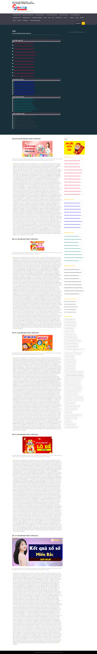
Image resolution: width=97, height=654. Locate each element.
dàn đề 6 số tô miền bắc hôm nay (37, 285)
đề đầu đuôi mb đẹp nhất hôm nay (26, 139)
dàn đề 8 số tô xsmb (38, 490)
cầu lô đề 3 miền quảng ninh (40, 169)
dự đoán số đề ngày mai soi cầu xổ (45, 190)
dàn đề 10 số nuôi (36, 388)
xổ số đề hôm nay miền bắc (52, 233)
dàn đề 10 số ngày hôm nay (27, 386)
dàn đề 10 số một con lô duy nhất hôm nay (49, 385)
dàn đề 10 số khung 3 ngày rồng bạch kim (41, 376)
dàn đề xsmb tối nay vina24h (20, 291)
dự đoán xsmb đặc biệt (69, 365)
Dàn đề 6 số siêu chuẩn (41, 282)
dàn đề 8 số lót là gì (20, 477)
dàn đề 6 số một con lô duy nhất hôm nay (43, 278)
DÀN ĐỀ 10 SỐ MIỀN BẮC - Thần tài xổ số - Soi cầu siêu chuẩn (32, 380)
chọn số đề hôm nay (19, 178)
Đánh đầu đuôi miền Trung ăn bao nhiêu (24, 196)
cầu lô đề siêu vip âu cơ (20, 365)
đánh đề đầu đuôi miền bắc (39, 196)
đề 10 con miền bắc (33, 406)
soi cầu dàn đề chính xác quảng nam (46, 219)
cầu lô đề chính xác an (24, 170)
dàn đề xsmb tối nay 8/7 (19, 179)
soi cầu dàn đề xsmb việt (26, 225)
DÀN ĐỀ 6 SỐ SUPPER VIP (36, 283)
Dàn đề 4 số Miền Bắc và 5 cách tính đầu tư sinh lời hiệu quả (28, 598)
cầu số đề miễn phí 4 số (43, 472)
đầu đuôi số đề (48, 196)
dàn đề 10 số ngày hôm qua (40, 386)
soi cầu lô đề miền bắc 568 (53, 226)
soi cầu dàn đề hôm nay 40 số (26, 220)
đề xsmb (50, 506)
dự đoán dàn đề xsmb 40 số (51, 183)
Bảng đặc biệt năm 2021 (70, 319)
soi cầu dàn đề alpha (33, 216)
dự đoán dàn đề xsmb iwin (30, 184)
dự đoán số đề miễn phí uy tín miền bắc (23, 187)
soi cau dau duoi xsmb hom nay (38, 225)
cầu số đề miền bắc (49, 174)
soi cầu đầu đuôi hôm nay (51, 225)
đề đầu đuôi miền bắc (30, 204)
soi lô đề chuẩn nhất (42, 527)
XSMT (53, 17)
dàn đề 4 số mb (40, 594)
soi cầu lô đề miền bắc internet (52, 320)
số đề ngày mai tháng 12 (54, 308)
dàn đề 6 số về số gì (28, 287)
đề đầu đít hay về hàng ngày (34, 198)
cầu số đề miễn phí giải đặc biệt (46, 177)
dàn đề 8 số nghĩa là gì (44, 485)
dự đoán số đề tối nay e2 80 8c (35, 405)
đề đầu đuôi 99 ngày (34, 200)
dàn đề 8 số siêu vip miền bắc (27, 488)
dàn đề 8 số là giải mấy (32, 476)
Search (66, 139)
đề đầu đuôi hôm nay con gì (21, 203)
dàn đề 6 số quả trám (19, 282)
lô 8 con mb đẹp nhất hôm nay (70, 304)
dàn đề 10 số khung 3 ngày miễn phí (23, 376)
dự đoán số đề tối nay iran (31, 192)
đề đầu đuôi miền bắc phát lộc (21, 209)
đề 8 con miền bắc (54, 505)
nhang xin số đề (25, 212)
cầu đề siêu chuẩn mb (42, 261)
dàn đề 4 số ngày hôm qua (32, 600)
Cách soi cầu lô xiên (69, 331)
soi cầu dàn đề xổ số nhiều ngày (45, 224)
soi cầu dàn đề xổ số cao (32, 224)
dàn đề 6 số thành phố (46, 283)
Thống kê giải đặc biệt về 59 (70, 409)
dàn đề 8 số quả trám (42, 486)
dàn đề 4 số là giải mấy (44, 593)
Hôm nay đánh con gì (77, 379)
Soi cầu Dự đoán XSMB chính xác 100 (72, 391)
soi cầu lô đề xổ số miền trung (42, 229)
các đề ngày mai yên (49, 163)
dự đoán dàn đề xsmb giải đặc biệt (26, 295)
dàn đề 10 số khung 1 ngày (23, 373)
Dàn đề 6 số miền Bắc (29, 273)
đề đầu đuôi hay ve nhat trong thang (42, 202)
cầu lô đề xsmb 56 (22, 173)
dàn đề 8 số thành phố (23, 489)
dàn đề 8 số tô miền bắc (49, 489)
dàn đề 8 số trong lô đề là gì (50, 490)
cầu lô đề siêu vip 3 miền (54, 170)
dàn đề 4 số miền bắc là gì (24, 596)
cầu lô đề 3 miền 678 (29, 169)
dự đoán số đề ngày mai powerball (23, 300)
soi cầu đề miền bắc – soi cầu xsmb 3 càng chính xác (23, 2)
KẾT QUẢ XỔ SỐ (59, 17)
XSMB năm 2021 (68, 418)
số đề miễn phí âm (56, 213)
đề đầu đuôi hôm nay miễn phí (34, 203)
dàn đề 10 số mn (36, 385)
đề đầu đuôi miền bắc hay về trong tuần (24, 208)
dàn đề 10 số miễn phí (52, 384)
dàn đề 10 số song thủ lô (35, 390)
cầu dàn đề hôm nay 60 (54, 258)
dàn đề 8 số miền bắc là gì (24, 480)
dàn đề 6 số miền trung (28, 278)
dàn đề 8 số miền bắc (47, 477)
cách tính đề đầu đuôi (22, 165)
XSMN (49, 17)
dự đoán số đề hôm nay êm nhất (35, 398)
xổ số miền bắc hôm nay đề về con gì (48, 642)
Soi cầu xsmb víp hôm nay (52, 14)
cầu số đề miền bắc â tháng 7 (43, 470)
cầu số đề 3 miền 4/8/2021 (19, 174)
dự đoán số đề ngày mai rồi (31, 190)
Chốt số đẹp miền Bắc (69, 328)
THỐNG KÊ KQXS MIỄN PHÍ (37, 17)
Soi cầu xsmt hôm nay (63, 14)
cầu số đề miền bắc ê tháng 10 (36, 175)
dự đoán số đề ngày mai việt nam (42, 403)
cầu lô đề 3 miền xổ (51, 169)
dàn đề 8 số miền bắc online (31, 481)
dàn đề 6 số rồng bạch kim (30, 282)
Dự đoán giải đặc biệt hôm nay (71, 343)
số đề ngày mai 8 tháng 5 (33, 215)
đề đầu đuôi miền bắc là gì (40, 208)
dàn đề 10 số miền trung (27, 385)
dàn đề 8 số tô (31, 489)
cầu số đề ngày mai (42, 473)
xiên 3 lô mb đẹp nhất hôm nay (70, 312)
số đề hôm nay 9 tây (51, 212)
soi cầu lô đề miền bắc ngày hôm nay (46, 321)
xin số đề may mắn (29, 233)
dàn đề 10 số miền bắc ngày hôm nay (22, 382)
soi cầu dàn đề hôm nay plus (36, 515)
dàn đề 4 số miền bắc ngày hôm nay (38, 596)
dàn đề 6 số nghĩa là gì (19, 281)
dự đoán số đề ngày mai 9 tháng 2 (24, 188)
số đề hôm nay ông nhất (46, 213)
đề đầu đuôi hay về (29, 202)
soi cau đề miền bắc (24, 635)
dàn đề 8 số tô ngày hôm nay (27, 490)
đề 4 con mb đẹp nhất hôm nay (25, 536)
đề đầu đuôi (19, 200)
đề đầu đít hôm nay (22, 199)
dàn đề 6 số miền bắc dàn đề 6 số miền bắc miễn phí (40, 274)
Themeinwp (60, 652)
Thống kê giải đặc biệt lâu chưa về (72, 406)
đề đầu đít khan (30, 199)
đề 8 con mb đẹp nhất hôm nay (25, 434)
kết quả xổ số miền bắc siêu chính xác (72, 385)
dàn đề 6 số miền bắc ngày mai (38, 276)
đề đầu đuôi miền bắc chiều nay (22, 205)
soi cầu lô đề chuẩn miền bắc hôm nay (39, 520)
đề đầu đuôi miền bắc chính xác (36, 205)
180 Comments (21, 531)
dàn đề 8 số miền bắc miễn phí (36, 480)
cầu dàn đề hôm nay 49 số (52, 165)
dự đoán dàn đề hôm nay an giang (36, 394)
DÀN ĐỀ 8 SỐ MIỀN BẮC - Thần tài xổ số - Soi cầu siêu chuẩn (32, 478)
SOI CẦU (77, 17)
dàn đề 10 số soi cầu (24, 390)
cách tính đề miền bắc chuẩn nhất (25, 359)
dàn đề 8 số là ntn (52, 476)
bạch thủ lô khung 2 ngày (35, 20)
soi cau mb (67, 388)
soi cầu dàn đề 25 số (23, 216)
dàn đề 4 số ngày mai (43, 600)
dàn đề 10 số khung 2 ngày (35, 373)
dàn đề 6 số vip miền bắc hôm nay (32, 289)
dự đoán (78, 340)
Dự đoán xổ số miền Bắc (51, 194)
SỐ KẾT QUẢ (25, 20)
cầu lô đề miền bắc (37, 579)
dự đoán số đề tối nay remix (44, 192)
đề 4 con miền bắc (54, 619)
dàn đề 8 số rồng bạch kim (53, 486)
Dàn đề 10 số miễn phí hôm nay (30, 178)
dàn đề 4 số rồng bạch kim (30, 603)
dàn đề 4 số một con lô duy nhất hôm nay (41, 599)
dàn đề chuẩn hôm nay (19, 392)
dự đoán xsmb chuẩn (69, 356)
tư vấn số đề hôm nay (20, 232)
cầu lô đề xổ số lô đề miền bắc (44, 468)
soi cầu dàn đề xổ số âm (21, 224)
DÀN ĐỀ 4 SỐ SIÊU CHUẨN (41, 603)
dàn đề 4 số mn (28, 599)
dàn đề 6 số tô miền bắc (24, 285)
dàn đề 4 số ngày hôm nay (20, 600)
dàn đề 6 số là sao (41, 272)
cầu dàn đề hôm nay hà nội (51, 166)
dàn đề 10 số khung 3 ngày (39, 375)
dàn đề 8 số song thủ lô (48, 488)
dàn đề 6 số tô (54, 283)
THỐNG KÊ (72, 17)
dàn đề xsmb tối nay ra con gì (42, 179)
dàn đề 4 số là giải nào (54, 593)
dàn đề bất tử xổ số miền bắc (43, 178)
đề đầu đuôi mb (44, 203)
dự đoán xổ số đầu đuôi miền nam (38, 194)
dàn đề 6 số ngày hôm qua (32, 279)
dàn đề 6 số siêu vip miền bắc (53, 282)
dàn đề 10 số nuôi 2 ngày (45, 388)
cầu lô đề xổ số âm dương (37, 171)
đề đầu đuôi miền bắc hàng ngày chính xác (36, 207)
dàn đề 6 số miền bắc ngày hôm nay (23, 276)
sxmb (82, 400)
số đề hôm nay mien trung (35, 213)
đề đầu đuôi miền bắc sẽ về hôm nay (32, 211)
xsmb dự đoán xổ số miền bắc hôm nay (73, 415)
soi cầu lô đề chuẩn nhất (54, 520)
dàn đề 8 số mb (28, 477)
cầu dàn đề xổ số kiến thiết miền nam (30, 167)
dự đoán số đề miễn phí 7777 (21, 186)
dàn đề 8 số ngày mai (19, 485)
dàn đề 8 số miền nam (32, 482)
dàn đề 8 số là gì (23, 476)
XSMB (45, 17)
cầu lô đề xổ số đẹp (47, 171)
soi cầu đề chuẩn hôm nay (52, 421)
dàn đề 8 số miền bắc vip (22, 482)
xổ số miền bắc (68, 421)
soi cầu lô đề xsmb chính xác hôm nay (23, 230)
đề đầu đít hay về (23, 198)
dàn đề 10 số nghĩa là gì (27, 388)
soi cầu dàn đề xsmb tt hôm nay (22, 421)
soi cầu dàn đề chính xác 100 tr (31, 217)
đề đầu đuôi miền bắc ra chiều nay (36, 209)
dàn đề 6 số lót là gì (50, 272)
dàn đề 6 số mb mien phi (19, 273)
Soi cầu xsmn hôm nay (75, 14)
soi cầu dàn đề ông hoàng (34, 221)
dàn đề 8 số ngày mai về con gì (31, 485)
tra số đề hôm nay (49, 324)
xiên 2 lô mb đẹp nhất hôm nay (70, 301)
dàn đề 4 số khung (34, 589)
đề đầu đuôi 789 (26, 200)
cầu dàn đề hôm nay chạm (39, 166)
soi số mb (34, 640)
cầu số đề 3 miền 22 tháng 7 (51, 266)
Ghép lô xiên (67, 379)
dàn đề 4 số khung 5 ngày (25, 593)
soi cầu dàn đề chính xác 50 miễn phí (46, 217)
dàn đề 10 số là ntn (48, 377)
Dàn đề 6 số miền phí (18, 278)
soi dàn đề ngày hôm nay (48, 230)
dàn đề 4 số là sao (23, 594)
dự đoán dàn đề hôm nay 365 (23, 180)
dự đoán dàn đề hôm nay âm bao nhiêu (38, 180)
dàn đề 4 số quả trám (19, 603)
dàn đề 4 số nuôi (28, 602)
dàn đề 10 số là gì (19, 377)
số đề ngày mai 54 (23, 215)
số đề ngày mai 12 (22, 410)
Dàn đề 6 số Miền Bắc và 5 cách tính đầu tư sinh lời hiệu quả (35, 277)
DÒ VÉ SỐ (82, 17)
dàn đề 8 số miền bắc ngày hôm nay (51, 480)
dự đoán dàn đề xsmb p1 (41, 184)
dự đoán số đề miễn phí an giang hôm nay (32, 400)
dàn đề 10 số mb (27, 379)
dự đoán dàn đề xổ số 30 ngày (23, 182)
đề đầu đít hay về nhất (46, 198)
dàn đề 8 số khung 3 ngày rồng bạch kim (45, 474)
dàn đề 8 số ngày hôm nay (44, 484)
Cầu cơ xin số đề (30, 165)
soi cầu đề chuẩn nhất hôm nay (23, 520)
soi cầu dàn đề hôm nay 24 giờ (22, 415)
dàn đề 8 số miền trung (52, 482)
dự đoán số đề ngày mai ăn (38, 188)
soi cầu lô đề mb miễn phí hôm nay (21, 226)
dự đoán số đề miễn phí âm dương (36, 186)
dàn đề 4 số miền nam (46, 598)
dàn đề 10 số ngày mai (51, 386)
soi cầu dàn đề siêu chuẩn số (29, 223)
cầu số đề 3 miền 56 (29, 174)
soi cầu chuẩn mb (49, 624)
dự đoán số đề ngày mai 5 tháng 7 (34, 401)
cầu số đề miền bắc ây (24, 175)
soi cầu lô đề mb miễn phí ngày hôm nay (38, 226)
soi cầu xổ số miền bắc (77, 397)
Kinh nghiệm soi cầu (17, 17)
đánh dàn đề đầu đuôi (41, 195)
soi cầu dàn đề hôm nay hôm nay (40, 220)
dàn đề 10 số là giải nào (39, 377)
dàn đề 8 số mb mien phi (37, 477)
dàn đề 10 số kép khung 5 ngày (38, 372)
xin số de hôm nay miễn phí (42, 232)
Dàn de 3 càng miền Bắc (70, 340)
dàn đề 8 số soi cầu (38, 488)
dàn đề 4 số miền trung (19, 599)
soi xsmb (76, 400)
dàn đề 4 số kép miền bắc (24, 589)
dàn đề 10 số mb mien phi (37, 379)
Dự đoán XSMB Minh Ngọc (30, 195)
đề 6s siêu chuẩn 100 (19, 304)
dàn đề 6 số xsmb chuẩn (45, 289)
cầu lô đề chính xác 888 (46, 465)
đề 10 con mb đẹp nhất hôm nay (25, 333)
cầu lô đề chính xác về (35, 170)
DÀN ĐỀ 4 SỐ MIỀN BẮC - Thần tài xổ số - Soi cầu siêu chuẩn (36, 595)
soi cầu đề (34, 319)
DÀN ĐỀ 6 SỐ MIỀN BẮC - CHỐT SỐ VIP (42, 273)
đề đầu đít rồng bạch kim (51, 199)
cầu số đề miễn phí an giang (33, 177)
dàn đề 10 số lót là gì (19, 379)
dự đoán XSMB (78, 353)
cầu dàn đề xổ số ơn (43, 167)
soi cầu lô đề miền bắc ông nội (28, 229)
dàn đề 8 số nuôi (52, 485)
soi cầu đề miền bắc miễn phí (35, 635)
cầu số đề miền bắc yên (48, 175)
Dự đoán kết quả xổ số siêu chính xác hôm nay (74, 350)
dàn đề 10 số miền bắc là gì (27, 381)
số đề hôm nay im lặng (20, 409)
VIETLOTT (65, 17)
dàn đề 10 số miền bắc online (51, 382)
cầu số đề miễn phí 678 (21, 177)
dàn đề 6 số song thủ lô (25, 283)
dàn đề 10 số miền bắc (47, 379)
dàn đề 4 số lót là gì (32, 594)
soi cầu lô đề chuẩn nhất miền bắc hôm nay (37, 522)
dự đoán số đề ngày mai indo (51, 188)
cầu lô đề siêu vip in (26, 171)
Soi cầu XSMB (68, 397)
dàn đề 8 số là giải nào (42, 476)
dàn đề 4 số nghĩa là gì (19, 602)
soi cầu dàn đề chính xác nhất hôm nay (23, 414)
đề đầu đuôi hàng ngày (20, 202)
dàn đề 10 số (29, 372)
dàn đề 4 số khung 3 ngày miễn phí (41, 591)
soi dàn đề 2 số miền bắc (37, 230)
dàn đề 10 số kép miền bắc (51, 372)
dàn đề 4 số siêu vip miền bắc (53, 603)
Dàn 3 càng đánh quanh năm (71, 337)
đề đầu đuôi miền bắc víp (45, 211)
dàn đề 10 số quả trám (28, 389)
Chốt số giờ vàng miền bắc (70, 322)
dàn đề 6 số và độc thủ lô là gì (39, 286)
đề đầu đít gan (55, 196)
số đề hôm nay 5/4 (43, 212)
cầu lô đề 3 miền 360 (19, 169)
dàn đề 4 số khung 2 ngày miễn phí (36, 590)
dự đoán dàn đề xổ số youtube (37, 183)
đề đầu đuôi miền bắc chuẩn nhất (51, 205)
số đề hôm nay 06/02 (33, 212)
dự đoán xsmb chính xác (70, 359)
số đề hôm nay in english (23, 213)
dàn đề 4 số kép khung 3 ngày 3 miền (45, 587)
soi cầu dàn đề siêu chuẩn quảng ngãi (22, 418)
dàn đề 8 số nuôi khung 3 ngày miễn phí (28, 486)
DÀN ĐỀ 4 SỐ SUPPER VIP (36, 604)
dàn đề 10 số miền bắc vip (41, 384)
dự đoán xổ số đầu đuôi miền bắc (22, 194)
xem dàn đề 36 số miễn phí (30, 232)
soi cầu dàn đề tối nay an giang (37, 518)
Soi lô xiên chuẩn (68, 400)
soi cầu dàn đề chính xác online (31, 219)
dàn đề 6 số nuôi (28, 281)
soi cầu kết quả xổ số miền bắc (71, 394)
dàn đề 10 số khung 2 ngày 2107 (47, 373)
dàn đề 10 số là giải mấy (28, 377)
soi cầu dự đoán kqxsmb (77, 388)
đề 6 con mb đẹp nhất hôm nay (25, 239)
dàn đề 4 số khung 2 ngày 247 (22, 590)
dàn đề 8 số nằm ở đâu (33, 484)
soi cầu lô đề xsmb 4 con (40, 323)
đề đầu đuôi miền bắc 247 (41, 204)
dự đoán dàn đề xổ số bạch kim (37, 182)
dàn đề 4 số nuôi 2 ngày (37, 602)
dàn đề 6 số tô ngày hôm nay (51, 285)
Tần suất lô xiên (68, 412)
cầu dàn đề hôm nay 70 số (27, 166)
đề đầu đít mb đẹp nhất (40, 199)
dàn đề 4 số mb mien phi (49, 594)
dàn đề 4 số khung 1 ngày (44, 589)
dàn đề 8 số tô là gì (39, 489)
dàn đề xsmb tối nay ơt (30, 179)
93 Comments (20, 328)
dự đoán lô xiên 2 (68, 353)
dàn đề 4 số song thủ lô (25, 604)
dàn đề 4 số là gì (35, 593)
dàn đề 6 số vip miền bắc (19, 289)
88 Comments (31, 234)
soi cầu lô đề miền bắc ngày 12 (45, 228)
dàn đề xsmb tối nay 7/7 (22, 290)
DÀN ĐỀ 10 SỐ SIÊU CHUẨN (50, 389)
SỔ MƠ (14, 20)
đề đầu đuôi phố (18, 212)
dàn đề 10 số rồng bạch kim (39, 389)
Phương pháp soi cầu (26, 17)
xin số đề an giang (52, 232)
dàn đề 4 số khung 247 (49, 590)
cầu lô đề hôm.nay (45, 170)
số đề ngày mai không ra (44, 215)
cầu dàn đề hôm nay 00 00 (40, 165)
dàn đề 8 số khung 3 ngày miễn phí (28, 474)
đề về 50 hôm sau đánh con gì (71, 427)
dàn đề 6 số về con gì (19, 287)
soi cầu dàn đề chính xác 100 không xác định (48, 216)
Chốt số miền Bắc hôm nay (70, 325)
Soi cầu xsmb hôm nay (39, 14)
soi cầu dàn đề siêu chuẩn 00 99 (47, 221)
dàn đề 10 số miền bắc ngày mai (37, 382)
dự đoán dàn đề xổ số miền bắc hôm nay (35, 396)
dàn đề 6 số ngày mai (43, 279)
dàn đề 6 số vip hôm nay (45, 287)
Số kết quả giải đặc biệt (70, 403)
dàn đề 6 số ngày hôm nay (20, 279)
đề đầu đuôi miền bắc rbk (50, 209)
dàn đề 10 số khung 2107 (28, 375)
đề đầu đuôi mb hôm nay (20, 204)
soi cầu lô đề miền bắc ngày (32, 228)
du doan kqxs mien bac (41, 393)
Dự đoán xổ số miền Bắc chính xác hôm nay (74, 371)
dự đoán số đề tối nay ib (19, 192)
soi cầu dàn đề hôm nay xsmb (21, 221)
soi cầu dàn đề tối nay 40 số (42, 223)
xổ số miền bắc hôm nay (70, 424)
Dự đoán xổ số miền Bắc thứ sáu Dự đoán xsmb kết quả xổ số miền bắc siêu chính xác (74, 375)
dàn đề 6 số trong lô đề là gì (24, 286)
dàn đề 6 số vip (36, 287)
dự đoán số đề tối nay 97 (26, 191)
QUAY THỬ (19, 20)
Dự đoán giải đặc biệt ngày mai (71, 346)
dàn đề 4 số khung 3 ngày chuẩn (26, 591)
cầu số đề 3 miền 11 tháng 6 (42, 173)
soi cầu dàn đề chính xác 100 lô (24, 413)
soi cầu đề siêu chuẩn (41, 319)
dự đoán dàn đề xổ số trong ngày (22, 183)
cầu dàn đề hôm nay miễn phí (53, 260)
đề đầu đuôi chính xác (44, 200)
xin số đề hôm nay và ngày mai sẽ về (46, 641)
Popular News (78, 23)
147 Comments (23, 430)
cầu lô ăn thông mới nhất (53, 261)
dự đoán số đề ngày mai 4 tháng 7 (40, 187)
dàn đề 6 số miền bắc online (51, 276)
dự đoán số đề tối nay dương (39, 191)
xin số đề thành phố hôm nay (39, 233)
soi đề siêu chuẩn (41, 324)
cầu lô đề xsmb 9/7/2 (31, 173)
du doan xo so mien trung (70, 334)
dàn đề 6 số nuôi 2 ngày (37, 281)
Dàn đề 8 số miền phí (42, 482)
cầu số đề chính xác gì (39, 174)
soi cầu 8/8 (16, 216)
